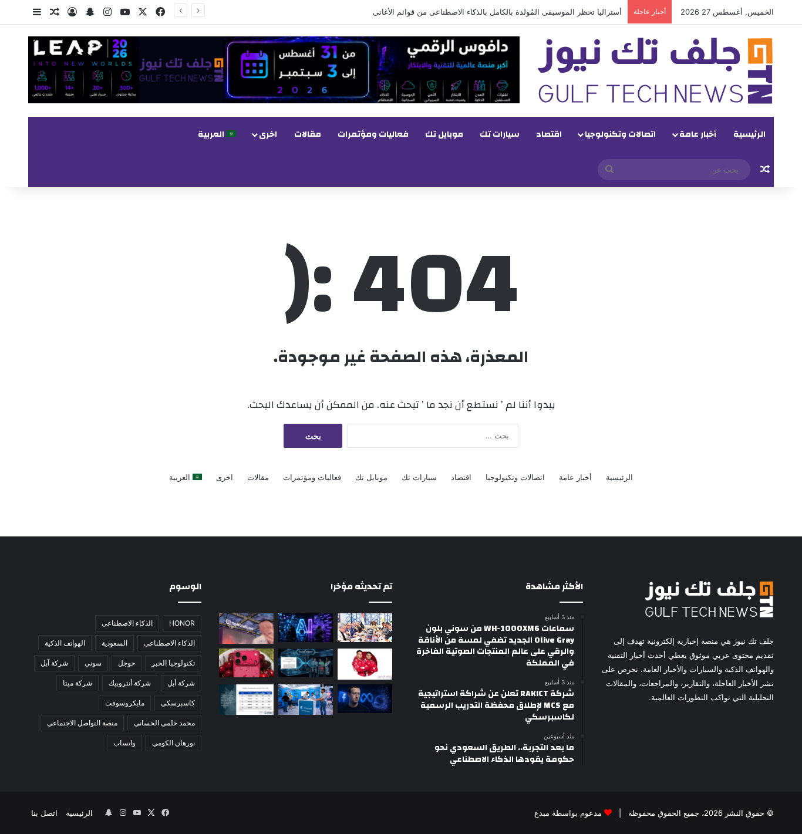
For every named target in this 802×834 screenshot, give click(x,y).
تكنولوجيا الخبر (173, 663)
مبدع (542, 813)
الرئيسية (749, 134)
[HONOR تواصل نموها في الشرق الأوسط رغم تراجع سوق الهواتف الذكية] (246, 699)
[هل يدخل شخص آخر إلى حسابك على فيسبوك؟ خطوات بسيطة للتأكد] (365, 698)
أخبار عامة (697, 134)
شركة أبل (181, 682)
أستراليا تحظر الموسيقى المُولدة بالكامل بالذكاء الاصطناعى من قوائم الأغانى (497, 11)
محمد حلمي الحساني (164, 722)
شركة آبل (54, 663)
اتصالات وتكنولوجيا (620, 134)
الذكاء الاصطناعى (127, 623)
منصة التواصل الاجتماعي (82, 722)
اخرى (268, 134)
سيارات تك (500, 134)
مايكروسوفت (124, 702)
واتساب (124, 742)
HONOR (182, 623)
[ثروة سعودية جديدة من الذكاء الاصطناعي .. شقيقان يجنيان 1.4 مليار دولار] (365, 627)
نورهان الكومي (173, 742)
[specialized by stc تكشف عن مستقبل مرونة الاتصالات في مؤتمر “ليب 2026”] (246, 628)
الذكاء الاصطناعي (169, 643)
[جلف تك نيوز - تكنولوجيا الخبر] (655, 70)
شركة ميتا (77, 682)
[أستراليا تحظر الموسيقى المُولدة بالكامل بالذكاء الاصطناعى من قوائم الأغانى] (305, 627)
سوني (93, 663)
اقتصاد (549, 134)
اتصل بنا (44, 813)
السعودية (114, 643)
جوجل (126, 663)
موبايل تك (444, 134)
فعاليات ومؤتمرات (373, 134)
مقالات (307, 134)
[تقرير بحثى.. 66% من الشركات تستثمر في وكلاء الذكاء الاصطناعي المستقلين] (305, 663)
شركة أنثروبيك (130, 682)
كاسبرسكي (178, 702)
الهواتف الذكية (65, 643)
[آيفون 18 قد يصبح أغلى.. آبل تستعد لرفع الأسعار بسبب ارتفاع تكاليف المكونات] (246, 663)
